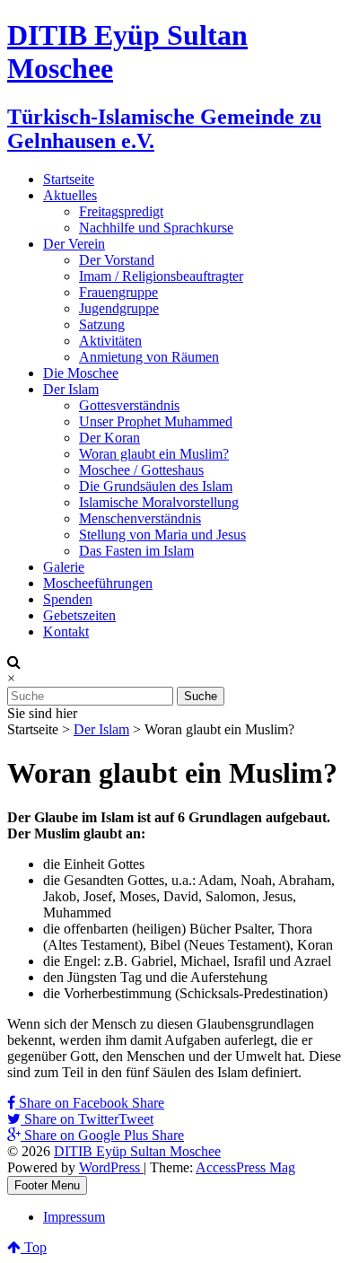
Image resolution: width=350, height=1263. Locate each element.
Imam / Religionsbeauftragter (161, 276)
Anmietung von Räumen (149, 356)
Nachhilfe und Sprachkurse (156, 227)
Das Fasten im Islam (136, 550)
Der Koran (109, 437)
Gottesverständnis (129, 405)
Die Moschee (80, 373)
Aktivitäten (110, 340)
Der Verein (74, 243)
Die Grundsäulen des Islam (155, 486)
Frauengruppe (118, 292)
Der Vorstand (116, 260)
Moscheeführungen (98, 583)
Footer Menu (47, 1185)
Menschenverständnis (140, 518)
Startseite (68, 179)
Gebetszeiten (79, 615)
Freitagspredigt (121, 211)
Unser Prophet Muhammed (155, 421)
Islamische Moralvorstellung (159, 502)
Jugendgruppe (119, 308)
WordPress (111, 1167)
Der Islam (71, 389)
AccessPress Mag (245, 1167)
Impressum (74, 1216)
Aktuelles (70, 195)
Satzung (102, 324)
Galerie (63, 566)
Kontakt (66, 631)
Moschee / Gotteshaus (141, 470)
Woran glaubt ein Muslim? (154, 453)
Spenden (67, 599)
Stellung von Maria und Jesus (162, 534)
